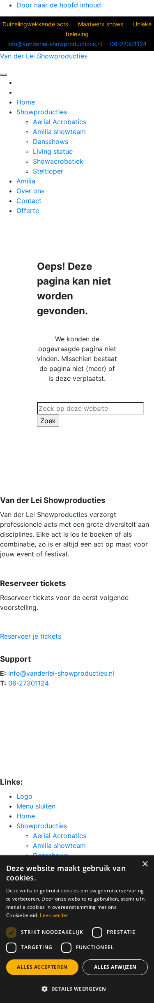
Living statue (53, 151)
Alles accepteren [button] (42, 967)
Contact (28, 201)
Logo (24, 796)
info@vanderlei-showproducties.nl (61, 673)
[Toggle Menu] (3, 75)
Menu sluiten (35, 806)
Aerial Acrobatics (59, 122)
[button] (77, 989)
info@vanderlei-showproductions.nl (54, 43)
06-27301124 (128, 43)
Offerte (27, 210)
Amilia (25, 181)
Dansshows (50, 141)
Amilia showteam (59, 131)
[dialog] (77, 929)
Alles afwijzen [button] (115, 967)
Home (25, 102)
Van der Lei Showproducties (43, 56)
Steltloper (48, 171)
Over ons (30, 191)
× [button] (145, 864)
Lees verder (54, 915)
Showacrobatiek (58, 161)
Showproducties (41, 112)
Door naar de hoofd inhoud (58, 5)
